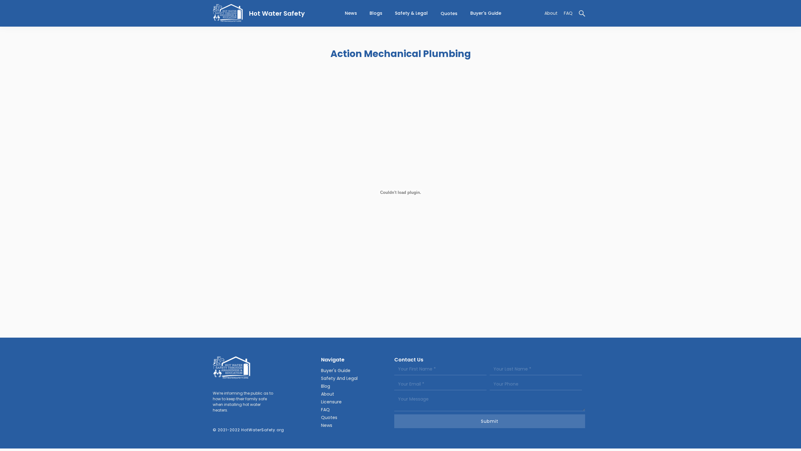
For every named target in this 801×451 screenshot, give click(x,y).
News (326, 425)
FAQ (568, 13)
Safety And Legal (339, 378)
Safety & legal (411, 13)
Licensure (331, 402)
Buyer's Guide (485, 13)
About (551, 13)
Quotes (449, 13)
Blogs (376, 13)
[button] (411, 13)
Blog (325, 386)
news (351, 13)
